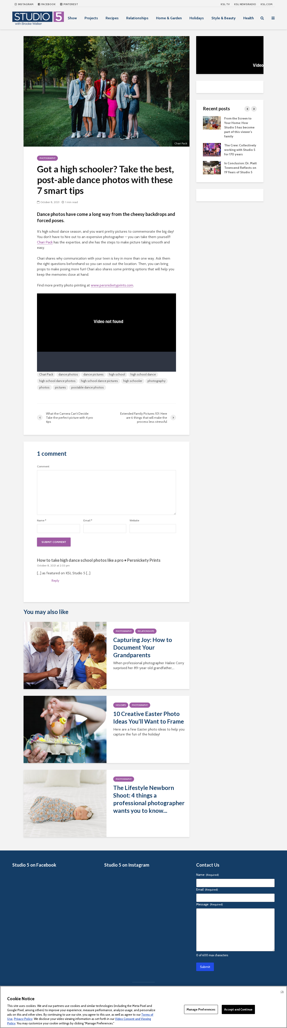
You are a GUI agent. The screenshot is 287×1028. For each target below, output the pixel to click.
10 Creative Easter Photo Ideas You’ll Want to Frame (148, 717)
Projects (91, 18)
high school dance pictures (99, 381)
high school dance (143, 374)
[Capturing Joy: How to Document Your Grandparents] (65, 655)
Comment (43, 466)
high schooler (132, 381)
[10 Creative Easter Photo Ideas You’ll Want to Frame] (65, 729)
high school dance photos (57, 381)
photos (44, 387)
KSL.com (266, 4)
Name (41, 520)
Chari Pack (45, 242)
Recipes (112, 18)
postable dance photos (87, 387)
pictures (60, 387)
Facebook (48, 4)
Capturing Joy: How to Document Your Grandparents (142, 647)
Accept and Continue (238, 1009)
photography (156, 381)
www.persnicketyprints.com (112, 285)
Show (72, 18)
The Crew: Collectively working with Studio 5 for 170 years (240, 149)
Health (248, 18)
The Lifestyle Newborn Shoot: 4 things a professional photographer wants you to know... (149, 799)
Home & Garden (169, 18)
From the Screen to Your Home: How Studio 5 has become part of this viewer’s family (239, 127)
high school (117, 374)
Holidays (196, 18)
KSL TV (225, 4)
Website (134, 520)
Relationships (137, 18)
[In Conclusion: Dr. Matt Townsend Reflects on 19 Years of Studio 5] (212, 167)
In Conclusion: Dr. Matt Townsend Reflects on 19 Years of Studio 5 (240, 167)
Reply (55, 581)
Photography (47, 158)
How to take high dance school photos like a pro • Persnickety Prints (99, 560)
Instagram (25, 4)
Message (209, 904)
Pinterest (70, 4)
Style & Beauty (223, 18)
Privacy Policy (23, 1019)
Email (87, 520)
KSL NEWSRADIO (245, 4)
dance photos (68, 374)
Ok (282, 991)
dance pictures (93, 374)
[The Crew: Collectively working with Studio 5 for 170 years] (212, 149)
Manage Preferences (201, 1009)
